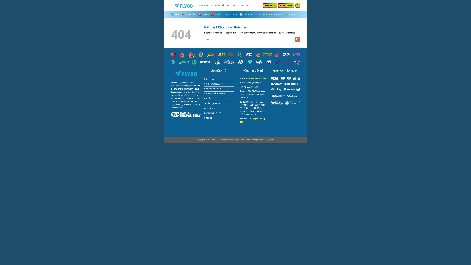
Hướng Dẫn (190, 14)
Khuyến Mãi (278, 14)
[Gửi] (297, 39)
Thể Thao (248, 14)
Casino (206, 14)
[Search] (298, 5)
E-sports (263, 14)
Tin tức (292, 14)
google (254, 102)
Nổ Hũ (217, 14)
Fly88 (176, 14)
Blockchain (231, 14)
